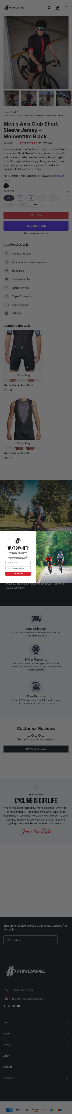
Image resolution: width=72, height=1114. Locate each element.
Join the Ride (18, 574)
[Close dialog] (70, 533)
